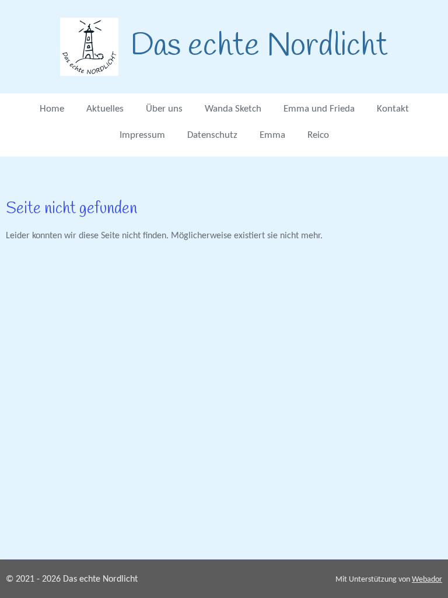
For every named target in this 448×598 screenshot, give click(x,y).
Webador (427, 579)
